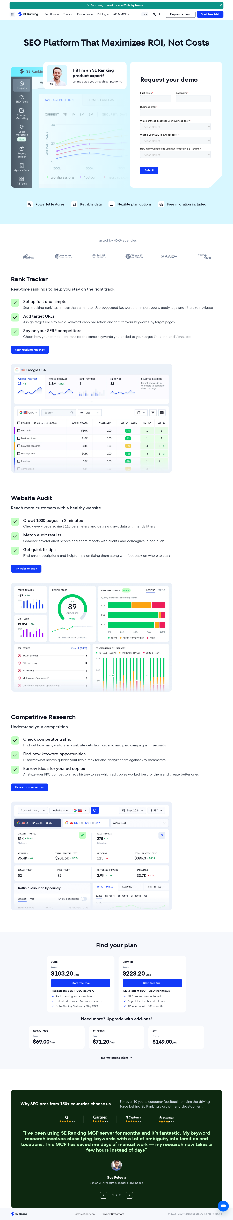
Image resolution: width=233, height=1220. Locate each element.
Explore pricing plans (114, 1058)
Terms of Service (84, 1214)
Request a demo (180, 14)
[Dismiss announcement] (220, 4)
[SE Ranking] (28, 14)
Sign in (157, 14)
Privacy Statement (112, 1214)
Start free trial (210, 14)
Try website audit (26, 569)
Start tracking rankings (30, 350)
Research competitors (29, 787)
